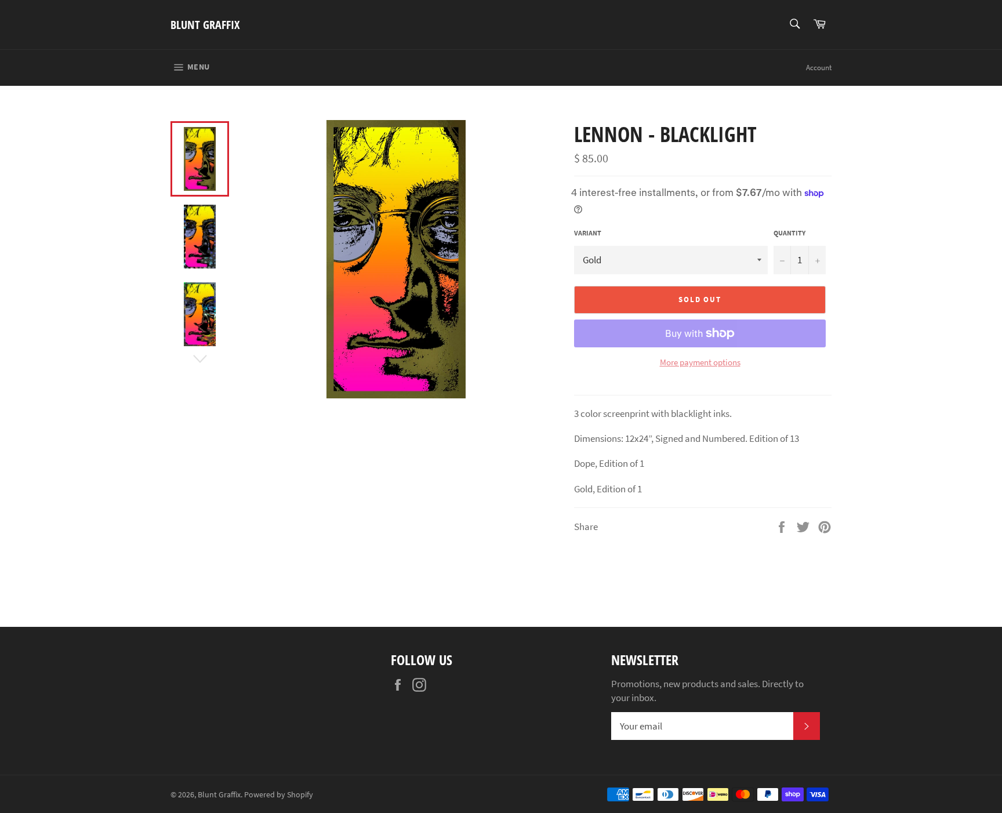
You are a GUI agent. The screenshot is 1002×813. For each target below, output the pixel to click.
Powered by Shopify (278, 795)
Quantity (789, 232)
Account (819, 67)
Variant (587, 232)
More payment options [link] (700, 362)
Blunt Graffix (204, 24)
